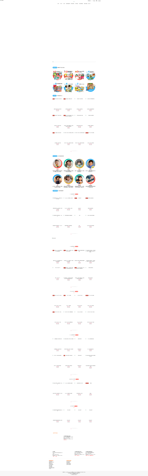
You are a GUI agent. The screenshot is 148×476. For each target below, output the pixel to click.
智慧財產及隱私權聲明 (51, 467)
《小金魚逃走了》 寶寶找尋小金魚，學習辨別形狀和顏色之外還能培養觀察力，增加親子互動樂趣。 (68, 186)
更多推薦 (76, 194)
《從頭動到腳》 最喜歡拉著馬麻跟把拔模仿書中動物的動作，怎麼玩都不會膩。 (90, 186)
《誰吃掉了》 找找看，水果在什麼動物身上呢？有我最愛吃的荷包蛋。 (79, 171)
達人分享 (89, 3)
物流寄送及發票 (51, 463)
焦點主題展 (85, 3)
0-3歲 (58, 3)
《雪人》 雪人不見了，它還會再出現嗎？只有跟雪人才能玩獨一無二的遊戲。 (57, 186)
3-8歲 (61, 3)
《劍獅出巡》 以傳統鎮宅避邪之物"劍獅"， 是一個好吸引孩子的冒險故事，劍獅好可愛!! (79, 186)
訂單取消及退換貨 (51, 464)
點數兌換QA (50, 462)
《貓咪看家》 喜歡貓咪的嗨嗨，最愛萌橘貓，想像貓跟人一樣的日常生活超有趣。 (68, 171)
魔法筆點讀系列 (68, 3)
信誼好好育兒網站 (68, 461)
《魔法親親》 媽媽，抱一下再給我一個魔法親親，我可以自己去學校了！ (90, 171)
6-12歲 (64, 3)
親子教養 (76, 3)
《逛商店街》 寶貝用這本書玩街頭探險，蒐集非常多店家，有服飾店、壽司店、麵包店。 (57, 171)
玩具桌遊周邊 (81, 3)
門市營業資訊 (50, 461)
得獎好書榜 (72, 3)
